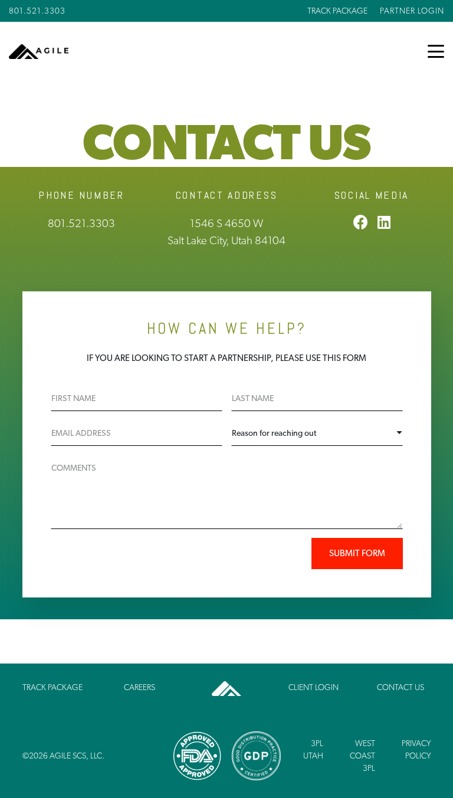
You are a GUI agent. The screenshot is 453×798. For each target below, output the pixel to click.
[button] (436, 51)
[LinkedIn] (384, 222)
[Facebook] (360, 222)
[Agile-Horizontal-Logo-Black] (38, 51)
